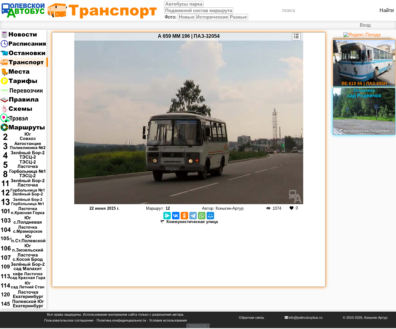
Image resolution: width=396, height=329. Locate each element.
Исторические (212, 17)
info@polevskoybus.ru (305, 317)
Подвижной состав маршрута (198, 10)
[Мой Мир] (210, 215)
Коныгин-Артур (229, 208)
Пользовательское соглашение (68, 320)
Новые (186, 17)
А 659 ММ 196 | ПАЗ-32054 (189, 36)
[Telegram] (193, 215)
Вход (365, 25)
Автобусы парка (183, 4)
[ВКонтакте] (175, 215)
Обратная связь (251, 317)
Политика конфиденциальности (121, 320)
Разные (238, 17)
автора (177, 314)
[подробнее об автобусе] (296, 36)
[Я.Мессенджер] (167, 215)
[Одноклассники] (184, 215)
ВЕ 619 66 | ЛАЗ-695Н (364, 83)
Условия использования (168, 320)
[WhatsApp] (201, 215)
